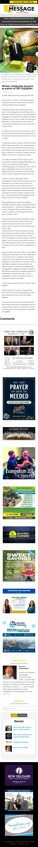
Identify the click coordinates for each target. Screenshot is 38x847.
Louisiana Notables (20, 742)
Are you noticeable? (24, 668)
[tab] (14, 715)
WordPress (20, 844)
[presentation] (14, 715)
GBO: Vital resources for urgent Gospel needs (22, 736)
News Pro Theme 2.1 (21, 841)
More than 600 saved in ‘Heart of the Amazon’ (22, 728)
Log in (27, 844)
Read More (6, 694)
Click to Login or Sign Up (23, 2)
